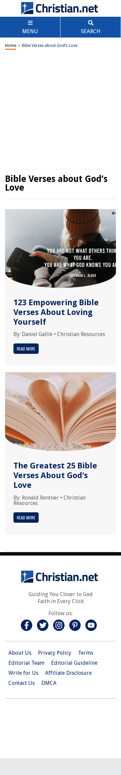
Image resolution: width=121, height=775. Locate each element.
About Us (19, 653)
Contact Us (21, 683)
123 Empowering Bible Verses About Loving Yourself (56, 312)
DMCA (48, 683)
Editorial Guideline (74, 663)
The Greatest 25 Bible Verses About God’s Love (55, 475)
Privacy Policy (54, 653)
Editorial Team (26, 663)
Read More (26, 348)
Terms (85, 653)
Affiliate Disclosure (68, 673)
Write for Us (23, 673)
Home (10, 45)
